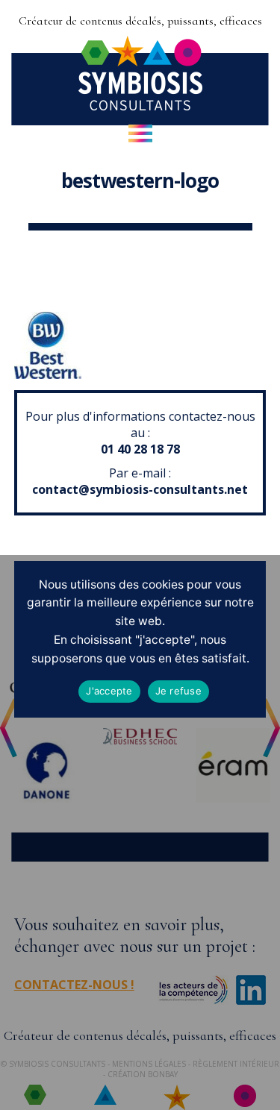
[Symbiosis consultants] (140, 105)
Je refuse (178, 691)
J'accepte (109, 691)
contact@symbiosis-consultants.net (140, 489)
